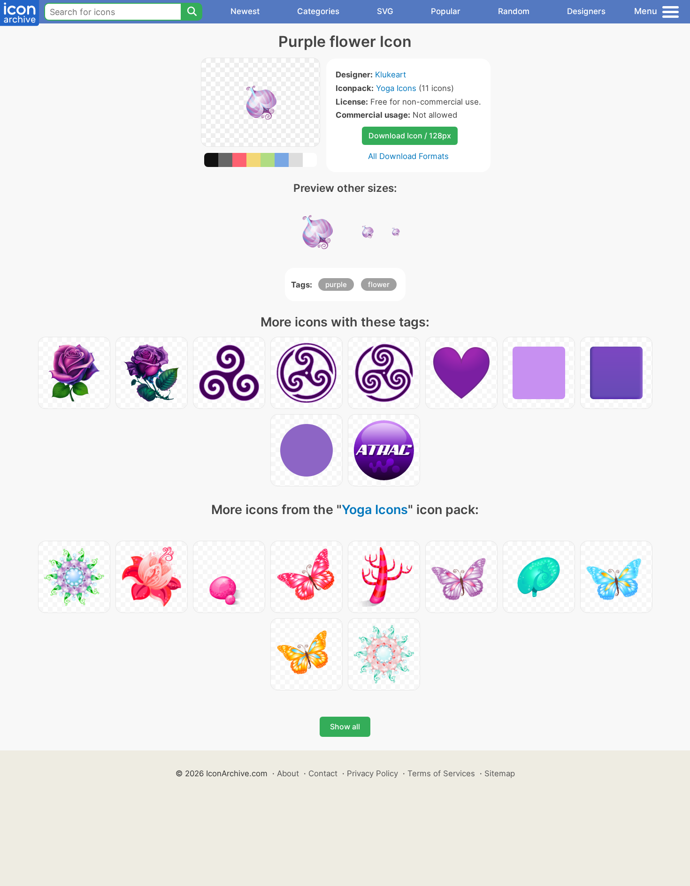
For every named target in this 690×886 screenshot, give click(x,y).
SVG (385, 11)
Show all (345, 726)
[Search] (191, 12)
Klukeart (390, 74)
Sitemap (499, 773)
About (288, 773)
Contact (322, 773)
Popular (445, 11)
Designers (586, 11)
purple (336, 284)
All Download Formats (408, 156)
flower (379, 284)
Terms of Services (441, 773)
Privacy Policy (372, 773)
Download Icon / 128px (409, 135)
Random (513, 11)
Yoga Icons (396, 88)
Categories (318, 11)
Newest (245, 11)
